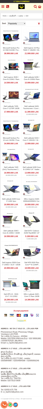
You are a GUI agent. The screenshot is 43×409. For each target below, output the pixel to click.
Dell (27, 16)
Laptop (20, 16)
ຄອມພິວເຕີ (12, 16)
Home (5, 16)
